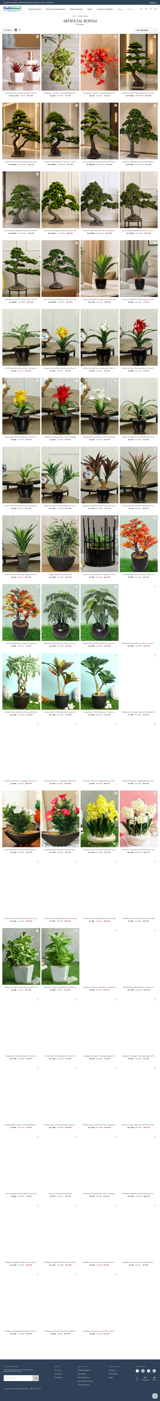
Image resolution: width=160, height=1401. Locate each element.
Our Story (57, 1370)
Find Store (152, 2)
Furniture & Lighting (105, 9)
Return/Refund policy (85, 1381)
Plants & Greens (35, 9)
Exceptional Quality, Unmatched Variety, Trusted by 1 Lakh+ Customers (28, 2)
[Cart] (155, 9)
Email (154, 1380)
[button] (37, 36)
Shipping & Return (84, 1370)
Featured (112, 1370)
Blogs (111, 1377)
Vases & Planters (76, 9)
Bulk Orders (82, 1374)
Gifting (120, 9)
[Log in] (146, 9)
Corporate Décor (84, 1385)
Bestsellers (144, 30)
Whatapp (145, 1380)
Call (137, 1380)
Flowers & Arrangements (55, 9)
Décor (89, 9)
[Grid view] (15, 30)
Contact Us (58, 1374)
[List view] (19, 30)
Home (74, 16)
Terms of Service (83, 1377)
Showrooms (113, 1374)
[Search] (141, 9)
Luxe (130, 9)
